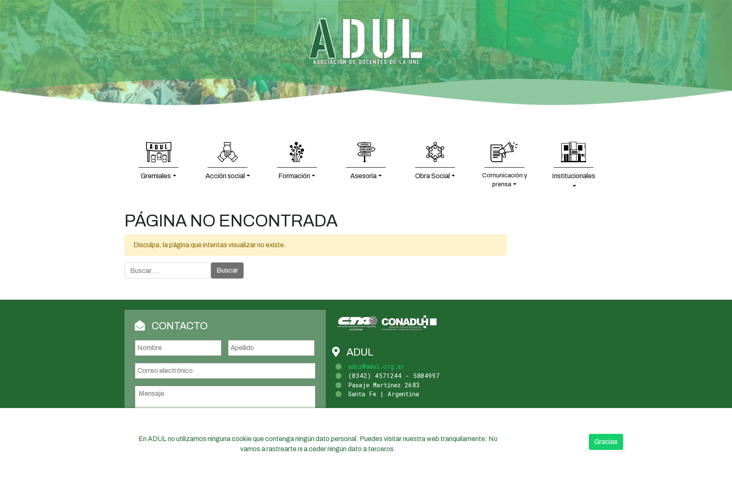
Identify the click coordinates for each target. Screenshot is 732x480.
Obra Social (432, 175)
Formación (294, 175)
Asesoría (363, 175)
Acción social (225, 175)
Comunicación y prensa (504, 180)
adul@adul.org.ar (376, 366)
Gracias (606, 441)
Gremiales (156, 175)
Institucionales (573, 175)
